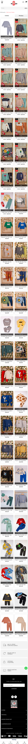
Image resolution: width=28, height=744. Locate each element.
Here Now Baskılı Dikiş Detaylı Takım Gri (21, 435)
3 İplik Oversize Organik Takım (21, 38)
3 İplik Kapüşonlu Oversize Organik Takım (21, 63)
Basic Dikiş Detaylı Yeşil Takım (21, 212)
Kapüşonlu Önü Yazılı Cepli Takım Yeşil (7, 237)
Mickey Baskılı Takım (21, 361)
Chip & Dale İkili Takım (21, 584)
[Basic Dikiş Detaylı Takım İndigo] (7, 425)
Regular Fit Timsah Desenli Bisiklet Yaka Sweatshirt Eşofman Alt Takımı (21, 559)
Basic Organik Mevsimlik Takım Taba (7, 634)
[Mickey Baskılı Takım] (21, 350)
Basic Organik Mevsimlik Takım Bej (21, 634)
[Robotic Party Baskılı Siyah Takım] (7, 474)
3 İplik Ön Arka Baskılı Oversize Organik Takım (7, 137)
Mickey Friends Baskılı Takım (7, 386)
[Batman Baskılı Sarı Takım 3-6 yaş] (21, 325)
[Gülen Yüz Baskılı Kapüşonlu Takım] (7, 549)
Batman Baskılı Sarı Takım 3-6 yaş (21, 336)
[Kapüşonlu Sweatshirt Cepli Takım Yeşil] (7, 499)
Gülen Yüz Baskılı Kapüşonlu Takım (7, 559)
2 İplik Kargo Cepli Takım (7, 212)
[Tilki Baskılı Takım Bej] (7, 251)
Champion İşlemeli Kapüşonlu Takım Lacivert (21, 286)
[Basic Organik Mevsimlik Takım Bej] (21, 623)
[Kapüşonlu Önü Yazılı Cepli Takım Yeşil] (7, 226)
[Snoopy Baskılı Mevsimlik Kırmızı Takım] (21, 375)
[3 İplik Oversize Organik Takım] (21, 28)
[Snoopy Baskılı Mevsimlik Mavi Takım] (7, 400)
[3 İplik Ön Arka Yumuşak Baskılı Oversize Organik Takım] (7, 152)
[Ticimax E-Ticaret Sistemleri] (14, 739)
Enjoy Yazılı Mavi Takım (21, 485)
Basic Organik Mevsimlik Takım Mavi (7, 38)
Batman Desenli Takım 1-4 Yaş (7, 609)
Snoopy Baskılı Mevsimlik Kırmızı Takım (21, 386)
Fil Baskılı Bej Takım (21, 410)
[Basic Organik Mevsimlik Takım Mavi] (7, 28)
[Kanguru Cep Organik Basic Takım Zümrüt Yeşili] (7, 350)
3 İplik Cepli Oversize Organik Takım (7, 88)
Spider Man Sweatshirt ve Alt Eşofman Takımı (21, 535)
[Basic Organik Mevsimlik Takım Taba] (7, 623)
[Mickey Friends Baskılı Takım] (7, 375)
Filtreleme (21, 15)
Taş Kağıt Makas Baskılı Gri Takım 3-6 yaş (7, 336)
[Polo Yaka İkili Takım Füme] (21, 251)
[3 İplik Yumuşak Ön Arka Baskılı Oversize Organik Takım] (21, 152)
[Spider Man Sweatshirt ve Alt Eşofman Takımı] (21, 524)
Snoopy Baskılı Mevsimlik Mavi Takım (7, 410)
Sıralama (7, 15)
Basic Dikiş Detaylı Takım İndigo (7, 435)
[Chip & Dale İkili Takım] (21, 574)
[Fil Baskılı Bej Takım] (21, 400)
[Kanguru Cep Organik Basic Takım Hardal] (21, 450)
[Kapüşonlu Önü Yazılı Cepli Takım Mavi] (21, 226)
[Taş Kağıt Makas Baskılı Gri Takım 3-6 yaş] (7, 325)
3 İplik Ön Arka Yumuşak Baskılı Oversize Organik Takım (7, 162)
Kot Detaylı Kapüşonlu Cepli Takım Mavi (21, 311)
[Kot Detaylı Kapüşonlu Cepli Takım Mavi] (21, 301)
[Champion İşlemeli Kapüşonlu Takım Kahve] (7, 276)
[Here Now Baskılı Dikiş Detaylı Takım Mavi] (7, 450)
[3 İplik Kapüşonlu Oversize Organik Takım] (21, 52)
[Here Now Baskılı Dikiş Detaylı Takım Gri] (21, 425)
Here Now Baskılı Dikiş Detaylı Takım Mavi (7, 460)
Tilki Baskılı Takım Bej (7, 261)
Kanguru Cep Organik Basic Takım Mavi (21, 510)
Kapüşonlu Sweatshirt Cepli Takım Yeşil (7, 510)
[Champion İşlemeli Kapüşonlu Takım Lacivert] (21, 276)
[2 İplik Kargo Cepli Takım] (7, 201)
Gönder (14, 688)
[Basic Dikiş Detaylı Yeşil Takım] (21, 201)
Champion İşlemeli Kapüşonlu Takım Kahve (7, 286)
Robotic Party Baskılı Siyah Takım (7, 485)
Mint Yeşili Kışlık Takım (7, 535)
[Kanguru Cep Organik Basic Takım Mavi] (21, 499)
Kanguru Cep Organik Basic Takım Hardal (21, 460)
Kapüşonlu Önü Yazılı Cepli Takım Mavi (21, 237)
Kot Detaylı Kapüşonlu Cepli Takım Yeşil (7, 311)
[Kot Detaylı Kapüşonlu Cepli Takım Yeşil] (7, 301)
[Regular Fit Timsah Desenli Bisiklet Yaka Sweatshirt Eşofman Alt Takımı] (21, 549)
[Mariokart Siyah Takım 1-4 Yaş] (21, 599)
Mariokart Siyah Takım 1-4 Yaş (21, 609)
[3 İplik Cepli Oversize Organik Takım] (7, 77)
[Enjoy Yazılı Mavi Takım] (21, 474)
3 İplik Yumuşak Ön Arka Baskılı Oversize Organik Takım (21, 162)
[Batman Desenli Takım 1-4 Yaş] (7, 599)
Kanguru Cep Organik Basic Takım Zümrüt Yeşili (7, 361)
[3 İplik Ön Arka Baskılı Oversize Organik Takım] (7, 127)
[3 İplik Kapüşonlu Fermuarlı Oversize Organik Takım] (7, 52)
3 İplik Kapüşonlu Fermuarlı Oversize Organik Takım (7, 63)
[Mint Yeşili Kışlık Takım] (7, 524)
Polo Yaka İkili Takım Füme (21, 261)
